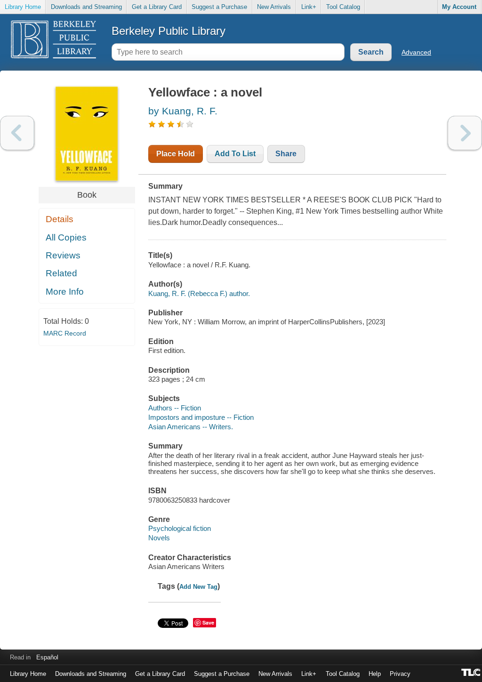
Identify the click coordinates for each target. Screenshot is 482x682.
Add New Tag (198, 586)
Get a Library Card (157, 6)
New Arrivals (274, 6)
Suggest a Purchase (219, 6)
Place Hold (175, 154)
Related (61, 273)
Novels (159, 538)
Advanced (416, 52)
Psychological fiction (179, 528)
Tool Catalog (343, 6)
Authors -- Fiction (174, 408)
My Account (459, 6)
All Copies (66, 237)
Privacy (400, 673)
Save (208, 622)
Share (286, 154)
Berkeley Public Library (168, 30)
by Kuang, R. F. (182, 110)
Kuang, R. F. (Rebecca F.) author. (199, 293)
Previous (17, 133)
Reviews (63, 255)
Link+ (308, 6)
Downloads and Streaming (86, 6)
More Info (65, 292)
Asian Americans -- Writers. (190, 427)
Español (47, 657)
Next (465, 133)
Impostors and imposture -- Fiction (201, 417)
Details (59, 219)
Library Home (23, 6)
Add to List (235, 154)
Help (375, 673)
